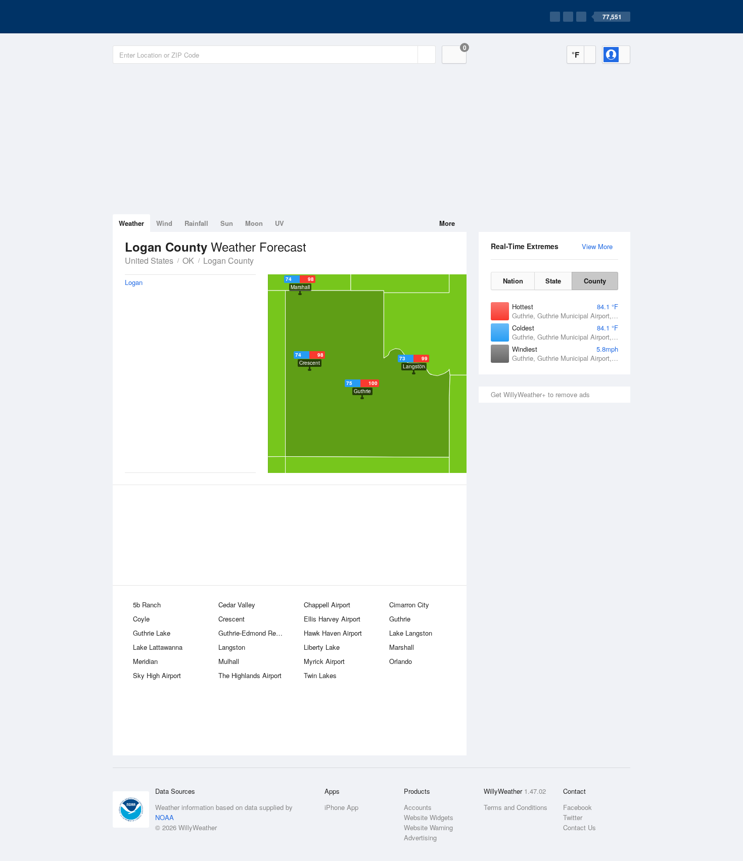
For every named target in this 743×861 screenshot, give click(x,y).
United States (149, 260)
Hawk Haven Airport (333, 633)
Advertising (420, 837)
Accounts (418, 807)
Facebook (577, 807)
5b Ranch (147, 604)
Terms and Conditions (515, 807)
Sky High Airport (157, 675)
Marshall (401, 647)
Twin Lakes (320, 675)
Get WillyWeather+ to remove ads (540, 394)
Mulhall (228, 661)
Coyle (141, 619)
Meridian (145, 661)
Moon (254, 223)
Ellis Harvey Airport (332, 619)
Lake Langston (410, 633)
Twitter (572, 817)
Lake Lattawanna (157, 647)
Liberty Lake (322, 647)
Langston (231, 647)
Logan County (228, 260)
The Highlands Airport (250, 675)
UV (279, 223)
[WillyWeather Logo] (160, 16)
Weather (131, 223)
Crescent (231, 619)
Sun (226, 223)
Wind (164, 223)
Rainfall (196, 223)
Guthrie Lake (151, 633)
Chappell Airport (327, 604)
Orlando (400, 661)
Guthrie (399, 619)
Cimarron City (409, 604)
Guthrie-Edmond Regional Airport (254, 633)
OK (188, 260)
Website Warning (428, 827)
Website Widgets (428, 817)
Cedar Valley (236, 604)
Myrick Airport (324, 661)
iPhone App (341, 807)
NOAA (164, 817)
